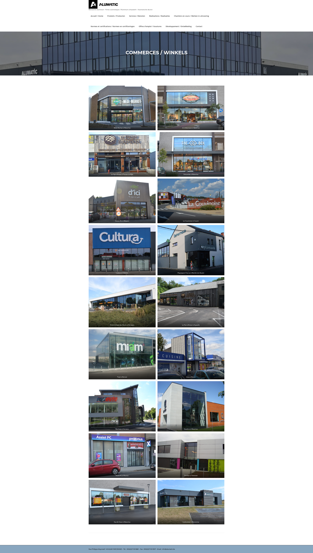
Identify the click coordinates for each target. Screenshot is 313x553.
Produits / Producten (116, 16)
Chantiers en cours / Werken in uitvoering (191, 16)
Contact (199, 26)
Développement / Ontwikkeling (179, 26)
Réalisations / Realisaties (159, 16)
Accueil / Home (97, 16)
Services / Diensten (137, 16)
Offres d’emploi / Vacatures (150, 26)
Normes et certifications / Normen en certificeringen (113, 26)
